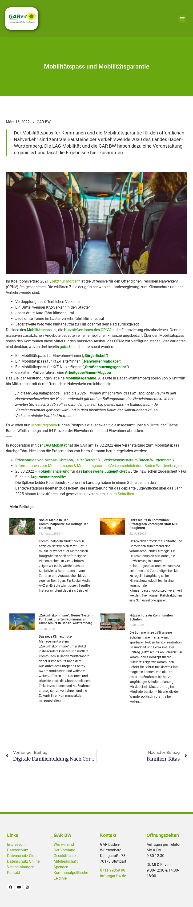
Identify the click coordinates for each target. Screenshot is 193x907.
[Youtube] (18, 887)
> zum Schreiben (120, 494)
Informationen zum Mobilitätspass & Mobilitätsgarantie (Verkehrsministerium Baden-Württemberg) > (98, 465)
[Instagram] (27, 887)
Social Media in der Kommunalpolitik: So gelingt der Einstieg (63, 524)
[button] (182, 19)
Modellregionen (44, 425)
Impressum (16, 844)
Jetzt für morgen (64, 281)
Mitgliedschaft (66, 861)
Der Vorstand (64, 850)
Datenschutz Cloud (23, 855)
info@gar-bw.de (113, 876)
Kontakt (13, 872)
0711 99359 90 (112, 870)
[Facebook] (10, 887)
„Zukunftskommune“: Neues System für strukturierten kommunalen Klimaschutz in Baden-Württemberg (65, 619)
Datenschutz (17, 850)
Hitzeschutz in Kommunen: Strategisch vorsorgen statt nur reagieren (153, 524)
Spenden (61, 867)
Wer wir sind (64, 844)
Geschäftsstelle (66, 855)
